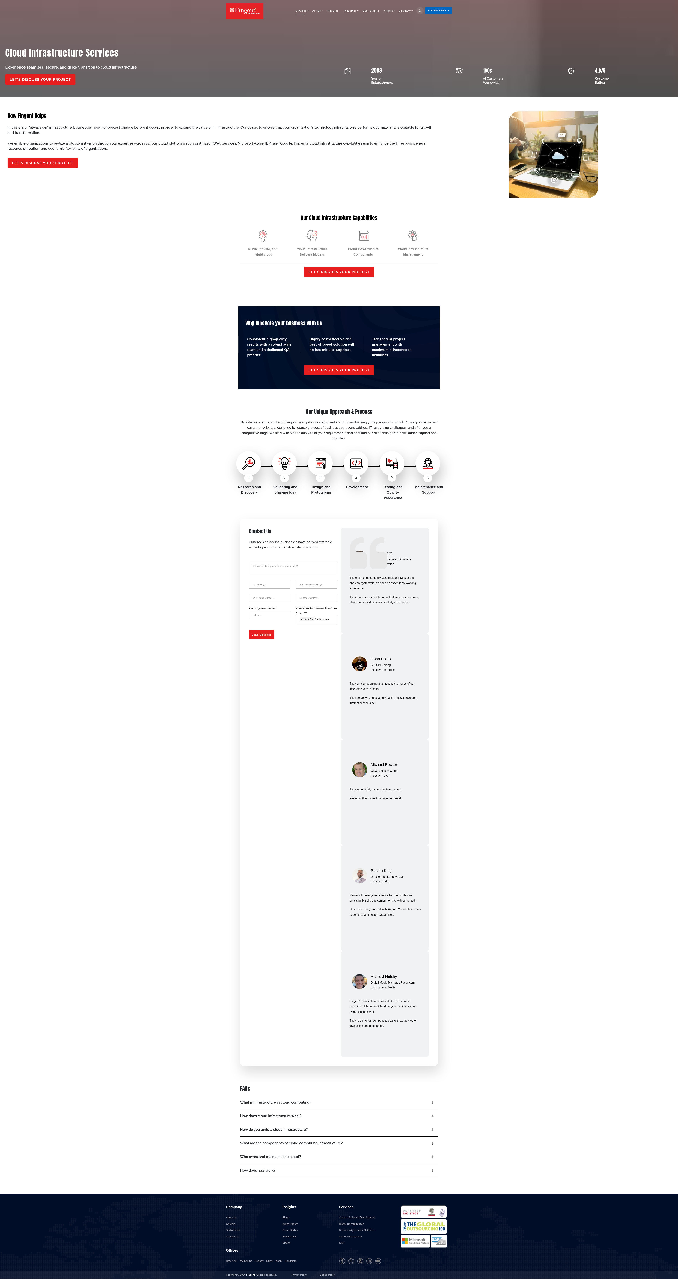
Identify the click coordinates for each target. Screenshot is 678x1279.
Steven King (381, 870)
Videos (286, 1242)
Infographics (289, 1236)
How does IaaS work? (257, 1170)
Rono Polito (381, 659)
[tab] (263, 243)
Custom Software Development (357, 1217)
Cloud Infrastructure (350, 1236)
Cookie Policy (327, 1275)
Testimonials (233, 1230)
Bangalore (290, 1261)
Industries (350, 10)
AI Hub (316, 10)
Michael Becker (384, 764)
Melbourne (246, 1261)
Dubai (269, 1261)
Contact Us (232, 1236)
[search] (420, 10)
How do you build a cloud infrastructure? (274, 1129)
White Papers (290, 1223)
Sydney (259, 1261)
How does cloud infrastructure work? (270, 1116)
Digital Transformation (351, 1223)
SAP (341, 1242)
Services (301, 10)
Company (405, 10)
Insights (388, 10)
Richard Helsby (384, 976)
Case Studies (370, 10)
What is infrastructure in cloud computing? (275, 1102)
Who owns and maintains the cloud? (270, 1157)
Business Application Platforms (357, 1230)
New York (231, 1261)
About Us (231, 1217)
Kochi (279, 1261)
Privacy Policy (299, 1275)
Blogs (285, 1217)
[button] (339, 1102)
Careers (230, 1223)
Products (332, 10)
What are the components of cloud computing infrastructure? (291, 1143)
